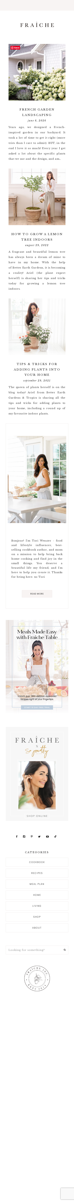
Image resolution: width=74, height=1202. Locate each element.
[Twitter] (39, 836)
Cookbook (37, 862)
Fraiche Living (37, 24)
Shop (37, 916)
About (37, 927)
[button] (37, 5)
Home (37, 895)
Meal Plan (37, 884)
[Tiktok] (55, 836)
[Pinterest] (32, 836)
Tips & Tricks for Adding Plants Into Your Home (37, 369)
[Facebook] (17, 836)
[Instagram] (24, 836)
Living (37, 905)
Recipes (37, 873)
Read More (37, 593)
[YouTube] (47, 836)
